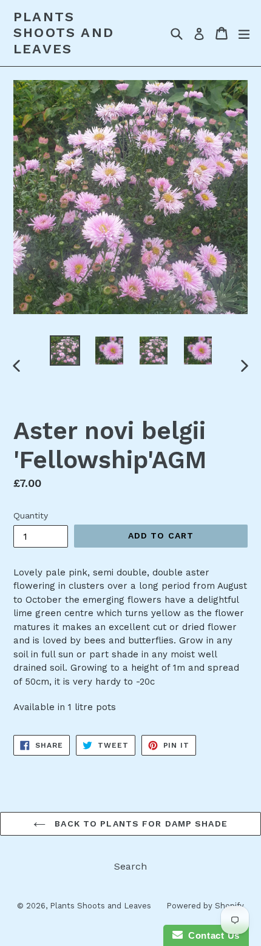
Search (130, 866)
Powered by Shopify (205, 905)
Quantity (30, 515)
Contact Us (211, 935)
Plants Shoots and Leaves (63, 32)
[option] (64, 350)
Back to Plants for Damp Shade (140, 823)
